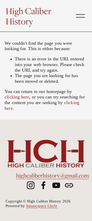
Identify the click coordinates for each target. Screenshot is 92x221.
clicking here (17, 96)
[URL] (69, 185)
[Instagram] (31, 185)
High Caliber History (28, 16)
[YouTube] (56, 185)
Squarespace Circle (41, 206)
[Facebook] (43, 185)
